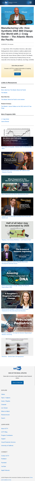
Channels (3, 404)
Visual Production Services (8, 442)
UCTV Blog (4, 432)
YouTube (3, 466)
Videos (3, 394)
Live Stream (4, 408)
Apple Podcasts (5, 470)
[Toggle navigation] (30, 2)
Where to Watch (5, 411)
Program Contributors (7, 435)
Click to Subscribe (17, 382)
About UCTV (4, 428)
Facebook (4, 462)
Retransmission (5, 414)
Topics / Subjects (5, 397)
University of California (7, 445)
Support (3, 438)
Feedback (4, 458)
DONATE (18, 74)
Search (3, 418)
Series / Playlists (5, 401)
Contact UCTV (5, 455)
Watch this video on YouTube (22, 22)
